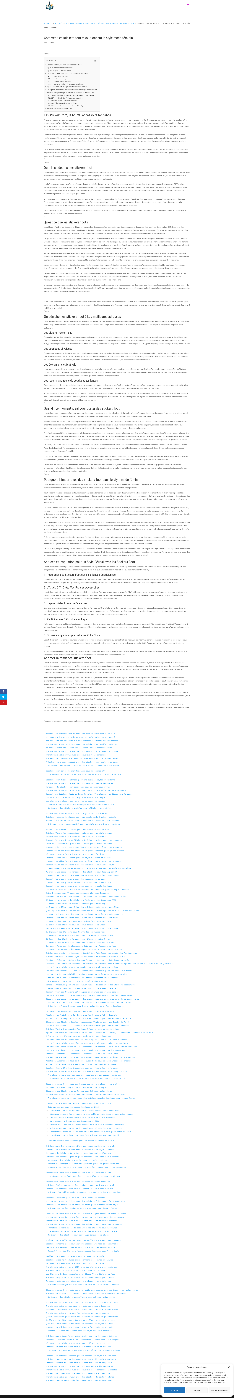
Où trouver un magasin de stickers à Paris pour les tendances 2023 (81, 900)
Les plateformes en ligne (59, 76)
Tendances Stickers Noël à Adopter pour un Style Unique (75, 1263)
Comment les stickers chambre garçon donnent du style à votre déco (81, 1356)
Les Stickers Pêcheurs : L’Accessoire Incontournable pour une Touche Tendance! (87, 1026)
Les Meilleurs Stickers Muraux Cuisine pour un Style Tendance (82, 1118)
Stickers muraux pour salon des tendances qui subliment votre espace (86, 1128)
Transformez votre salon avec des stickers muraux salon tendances (84, 1111)
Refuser (197, 1390)
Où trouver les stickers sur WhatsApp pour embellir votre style (79, 935)
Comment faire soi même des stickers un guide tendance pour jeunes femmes (85, 851)
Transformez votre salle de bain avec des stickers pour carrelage (82, 1228)
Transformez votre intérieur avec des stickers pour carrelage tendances (84, 1224)
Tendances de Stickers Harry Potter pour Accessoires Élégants (78, 1153)
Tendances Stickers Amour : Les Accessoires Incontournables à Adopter (82, 1340)
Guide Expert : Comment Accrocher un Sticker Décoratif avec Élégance (82, 978)
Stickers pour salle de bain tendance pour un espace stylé (77, 771)
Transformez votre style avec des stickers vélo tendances (76, 755)
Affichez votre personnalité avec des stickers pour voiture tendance (82, 762)
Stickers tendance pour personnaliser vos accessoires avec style (100, 23)
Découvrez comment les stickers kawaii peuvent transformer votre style (83, 1084)
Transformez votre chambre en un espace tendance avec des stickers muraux (87, 1078)
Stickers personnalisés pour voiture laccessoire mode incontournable (82, 1244)
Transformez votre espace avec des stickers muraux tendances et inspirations (86, 1071)
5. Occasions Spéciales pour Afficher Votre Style (67, 106)
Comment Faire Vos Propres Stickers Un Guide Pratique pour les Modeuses (84, 840)
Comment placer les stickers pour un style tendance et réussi (78, 858)
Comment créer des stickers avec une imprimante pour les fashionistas (82, 875)
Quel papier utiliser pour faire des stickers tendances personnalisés (82, 907)
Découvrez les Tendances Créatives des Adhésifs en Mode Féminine (80, 1011)
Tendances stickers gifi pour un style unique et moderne (75, 1198)
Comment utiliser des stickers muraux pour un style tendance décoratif (87, 1125)
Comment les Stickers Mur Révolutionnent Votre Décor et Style (78, 1103)
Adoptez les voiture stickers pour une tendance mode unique (77, 830)
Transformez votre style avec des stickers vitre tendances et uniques (82, 751)
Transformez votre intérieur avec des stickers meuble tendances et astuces (85, 1095)
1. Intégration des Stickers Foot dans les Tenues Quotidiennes (73, 95)
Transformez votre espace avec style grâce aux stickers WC (77, 813)
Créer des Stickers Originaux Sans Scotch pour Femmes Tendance (79, 844)
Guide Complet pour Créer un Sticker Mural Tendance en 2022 (77, 981)
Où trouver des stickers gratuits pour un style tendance (77, 1160)
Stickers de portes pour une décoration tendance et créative (78, 1373)
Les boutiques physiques (60, 79)
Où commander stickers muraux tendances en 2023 (74, 1121)
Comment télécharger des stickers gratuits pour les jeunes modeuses (83, 1164)
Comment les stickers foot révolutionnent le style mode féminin (79, 1189)
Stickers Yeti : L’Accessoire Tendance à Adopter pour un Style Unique (82, 1029)
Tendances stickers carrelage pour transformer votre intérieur (79, 1281)
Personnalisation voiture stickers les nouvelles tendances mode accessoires (86, 897)
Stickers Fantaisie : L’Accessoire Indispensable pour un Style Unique (82, 1054)
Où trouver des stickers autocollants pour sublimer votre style (81, 1297)
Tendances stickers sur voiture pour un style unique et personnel (80, 737)
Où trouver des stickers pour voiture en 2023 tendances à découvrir (83, 765)
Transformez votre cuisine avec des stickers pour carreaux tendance (81, 1221)
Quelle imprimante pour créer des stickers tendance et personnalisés (82, 1317)
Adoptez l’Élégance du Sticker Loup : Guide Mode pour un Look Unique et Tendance (88, 1061)
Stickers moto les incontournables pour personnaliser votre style (80, 1146)
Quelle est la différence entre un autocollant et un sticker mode (80, 1320)
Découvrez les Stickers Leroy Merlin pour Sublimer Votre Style (79, 1091)
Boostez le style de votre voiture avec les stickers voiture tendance (82, 821)
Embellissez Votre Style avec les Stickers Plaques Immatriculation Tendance (86, 1214)
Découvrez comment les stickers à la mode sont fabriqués (75, 854)
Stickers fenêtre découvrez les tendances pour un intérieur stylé (80, 1185)
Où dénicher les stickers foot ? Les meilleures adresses (67, 73)
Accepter (175, 1390)
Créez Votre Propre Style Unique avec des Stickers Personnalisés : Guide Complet (88, 1002)
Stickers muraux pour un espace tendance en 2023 (73, 1107)
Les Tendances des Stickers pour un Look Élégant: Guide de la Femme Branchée (86, 1040)
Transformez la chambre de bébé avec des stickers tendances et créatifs (84, 1302)
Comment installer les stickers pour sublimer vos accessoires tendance (83, 861)
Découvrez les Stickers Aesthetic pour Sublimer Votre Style (77, 1343)
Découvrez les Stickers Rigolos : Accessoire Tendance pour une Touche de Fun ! (87, 1022)
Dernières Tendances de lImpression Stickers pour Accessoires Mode (81, 946)
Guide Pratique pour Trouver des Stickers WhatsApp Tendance (77, 893)
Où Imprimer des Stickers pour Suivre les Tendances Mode (75, 932)
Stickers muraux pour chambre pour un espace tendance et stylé (81, 1141)
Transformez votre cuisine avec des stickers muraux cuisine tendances (84, 1075)
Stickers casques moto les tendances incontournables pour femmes (80, 1277)
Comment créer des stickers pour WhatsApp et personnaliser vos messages (84, 847)
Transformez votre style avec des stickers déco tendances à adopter (81, 1370)
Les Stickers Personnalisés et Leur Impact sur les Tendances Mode (80, 1247)
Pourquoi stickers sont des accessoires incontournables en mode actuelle (84, 914)
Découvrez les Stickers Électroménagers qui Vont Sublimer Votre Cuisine (84, 950)
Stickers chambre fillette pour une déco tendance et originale (79, 1363)
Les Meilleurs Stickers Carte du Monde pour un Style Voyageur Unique (82, 967)
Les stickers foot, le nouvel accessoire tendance (64, 65)
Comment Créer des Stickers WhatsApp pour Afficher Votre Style (81, 805)
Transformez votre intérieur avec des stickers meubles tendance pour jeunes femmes (91, 1098)
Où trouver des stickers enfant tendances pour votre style (77, 904)
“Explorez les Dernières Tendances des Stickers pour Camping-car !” (81, 872)
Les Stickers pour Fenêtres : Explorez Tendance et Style (75, 797)
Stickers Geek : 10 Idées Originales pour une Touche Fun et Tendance (82, 1068)
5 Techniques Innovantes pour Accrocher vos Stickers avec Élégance (81, 988)
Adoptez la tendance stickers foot (59, 109)
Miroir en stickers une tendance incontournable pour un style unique (82, 928)
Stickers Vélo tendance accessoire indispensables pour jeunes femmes (82, 758)
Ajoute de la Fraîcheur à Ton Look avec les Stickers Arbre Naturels (81, 1015)
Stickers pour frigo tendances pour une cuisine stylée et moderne (80, 780)
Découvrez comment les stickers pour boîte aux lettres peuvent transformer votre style (92, 1290)
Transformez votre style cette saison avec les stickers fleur (78, 1173)
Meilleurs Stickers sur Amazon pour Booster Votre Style (75, 1256)
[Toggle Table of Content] (94, 61)
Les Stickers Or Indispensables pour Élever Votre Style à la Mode (80, 1274)
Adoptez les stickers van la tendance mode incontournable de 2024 (80, 734)
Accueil (47, 23)
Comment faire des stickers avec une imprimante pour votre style (80, 865)
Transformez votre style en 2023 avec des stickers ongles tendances (81, 1267)
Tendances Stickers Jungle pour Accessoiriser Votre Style (76, 1087)
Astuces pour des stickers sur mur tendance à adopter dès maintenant (82, 741)
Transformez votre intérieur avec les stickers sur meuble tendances (81, 744)
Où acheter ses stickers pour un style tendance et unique (76, 925)
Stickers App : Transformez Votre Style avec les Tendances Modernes (81, 1336)
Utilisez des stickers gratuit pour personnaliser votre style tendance (83, 1157)
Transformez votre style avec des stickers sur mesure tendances (79, 783)
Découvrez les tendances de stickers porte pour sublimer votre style (82, 1205)
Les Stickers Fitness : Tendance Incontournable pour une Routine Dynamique (85, 1050)
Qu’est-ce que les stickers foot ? (59, 71)
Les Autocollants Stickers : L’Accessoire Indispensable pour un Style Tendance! (88, 890)
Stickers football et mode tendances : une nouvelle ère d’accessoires (84, 1192)
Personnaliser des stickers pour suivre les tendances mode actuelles (82, 918)
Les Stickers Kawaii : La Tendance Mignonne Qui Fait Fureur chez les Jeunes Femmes (90, 995)
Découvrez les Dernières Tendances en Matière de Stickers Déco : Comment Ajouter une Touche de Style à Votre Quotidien (109, 964)
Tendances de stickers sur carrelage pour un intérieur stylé (78, 787)
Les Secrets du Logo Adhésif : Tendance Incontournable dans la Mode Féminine (86, 974)
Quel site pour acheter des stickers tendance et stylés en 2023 (79, 1324)
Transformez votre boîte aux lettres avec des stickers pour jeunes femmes (85, 1217)
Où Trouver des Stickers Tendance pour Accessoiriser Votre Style (80, 942)
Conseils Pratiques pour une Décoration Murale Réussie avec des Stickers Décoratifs (90, 985)
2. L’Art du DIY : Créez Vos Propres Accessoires (67, 98)
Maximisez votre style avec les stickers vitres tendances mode (79, 748)
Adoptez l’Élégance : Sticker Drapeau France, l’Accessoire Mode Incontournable (87, 960)
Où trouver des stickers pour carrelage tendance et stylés (78, 1235)
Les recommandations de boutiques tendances (67, 84)
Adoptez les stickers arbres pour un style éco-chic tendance (80, 1331)
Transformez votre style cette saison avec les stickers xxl (77, 837)
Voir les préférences (219, 1390)
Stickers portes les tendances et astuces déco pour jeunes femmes (82, 1208)
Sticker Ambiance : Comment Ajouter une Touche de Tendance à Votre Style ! (85, 957)
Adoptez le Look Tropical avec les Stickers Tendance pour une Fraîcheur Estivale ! (90, 1018)
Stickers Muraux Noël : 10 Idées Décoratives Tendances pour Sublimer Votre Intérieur (91, 1057)
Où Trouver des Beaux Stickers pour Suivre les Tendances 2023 (78, 921)
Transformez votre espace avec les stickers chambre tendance (78, 1306)
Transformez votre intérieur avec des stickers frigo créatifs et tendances (85, 1201)
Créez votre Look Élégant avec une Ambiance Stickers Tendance (78, 1036)
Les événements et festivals (61, 81)
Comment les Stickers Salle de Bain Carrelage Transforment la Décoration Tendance (89, 794)
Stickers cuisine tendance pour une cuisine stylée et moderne (78, 1347)
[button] (228, 1367)
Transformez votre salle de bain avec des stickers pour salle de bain (84, 774)
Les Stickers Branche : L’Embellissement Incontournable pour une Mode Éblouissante (90, 971)
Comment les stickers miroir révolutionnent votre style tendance (80, 1150)
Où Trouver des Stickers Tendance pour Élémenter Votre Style (78, 939)
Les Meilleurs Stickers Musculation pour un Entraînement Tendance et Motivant (87, 1043)
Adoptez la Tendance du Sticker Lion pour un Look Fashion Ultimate (81, 1064)
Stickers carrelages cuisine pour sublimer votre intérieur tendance (83, 1285)
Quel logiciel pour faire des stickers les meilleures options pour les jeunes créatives (92, 911)
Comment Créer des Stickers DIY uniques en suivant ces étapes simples (82, 992)
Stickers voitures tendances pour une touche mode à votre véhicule (81, 817)
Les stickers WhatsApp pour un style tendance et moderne (75, 801)
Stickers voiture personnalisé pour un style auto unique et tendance (84, 824)
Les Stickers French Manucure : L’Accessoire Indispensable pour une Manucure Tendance (91, 1047)
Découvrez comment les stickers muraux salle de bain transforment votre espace (91, 1114)
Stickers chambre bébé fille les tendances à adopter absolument (79, 1380)
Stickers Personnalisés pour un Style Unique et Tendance (75, 1270)
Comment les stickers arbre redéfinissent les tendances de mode (79, 1327)
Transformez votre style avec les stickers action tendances (77, 1313)
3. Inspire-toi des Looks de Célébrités (64, 100)
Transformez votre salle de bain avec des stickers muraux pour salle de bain (90, 1132)
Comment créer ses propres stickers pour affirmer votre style (78, 882)
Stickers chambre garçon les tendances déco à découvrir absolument (81, 1359)
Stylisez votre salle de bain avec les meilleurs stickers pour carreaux (84, 1240)
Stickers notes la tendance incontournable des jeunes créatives (79, 1260)
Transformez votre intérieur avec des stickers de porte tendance (80, 1377)
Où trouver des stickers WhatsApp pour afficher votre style (79, 808)
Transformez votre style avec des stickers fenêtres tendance (78, 1182)
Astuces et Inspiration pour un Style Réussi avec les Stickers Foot (70, 93)
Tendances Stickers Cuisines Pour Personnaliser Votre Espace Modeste (84, 1350)
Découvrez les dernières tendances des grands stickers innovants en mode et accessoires (92, 999)
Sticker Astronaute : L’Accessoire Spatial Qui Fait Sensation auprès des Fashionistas (91, 953)
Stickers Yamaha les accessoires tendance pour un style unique (79, 833)
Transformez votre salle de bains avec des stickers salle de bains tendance (86, 790)
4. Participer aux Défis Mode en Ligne (64, 103)
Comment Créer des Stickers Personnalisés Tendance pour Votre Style (83, 1251)
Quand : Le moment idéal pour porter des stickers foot (67, 87)
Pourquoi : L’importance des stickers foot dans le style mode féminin (72, 90)
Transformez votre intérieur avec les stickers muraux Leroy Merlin (85, 1135)
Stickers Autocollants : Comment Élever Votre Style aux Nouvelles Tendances (86, 1294)
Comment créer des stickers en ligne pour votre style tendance (79, 886)
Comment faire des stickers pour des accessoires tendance (76, 879)
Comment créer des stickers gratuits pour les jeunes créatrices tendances (87, 1167)
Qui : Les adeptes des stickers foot (59, 68)
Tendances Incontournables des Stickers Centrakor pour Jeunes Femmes (82, 1310)
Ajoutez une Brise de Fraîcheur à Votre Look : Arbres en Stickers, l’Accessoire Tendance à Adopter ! (99, 1033)
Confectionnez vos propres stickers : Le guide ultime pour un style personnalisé (88, 868)
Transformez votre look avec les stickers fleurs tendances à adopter (84, 1176)
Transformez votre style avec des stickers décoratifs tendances (79, 1366)
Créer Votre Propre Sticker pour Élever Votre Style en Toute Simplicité (85, 1006)
